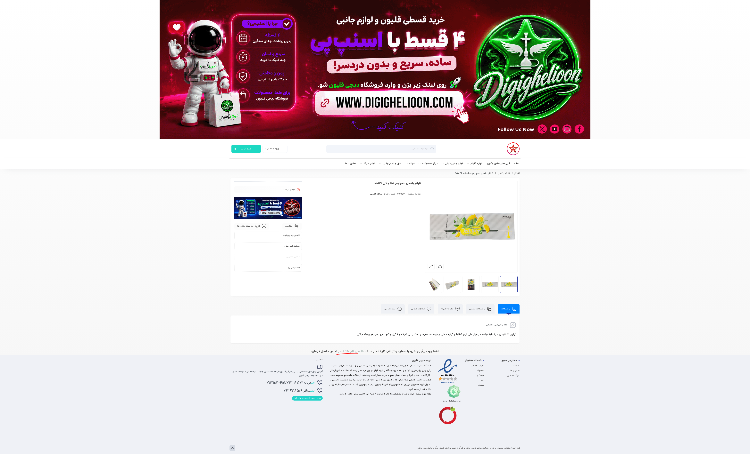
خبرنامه (516, 366)
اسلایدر (481, 385)
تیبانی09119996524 (299, 391)
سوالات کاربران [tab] (418, 309)
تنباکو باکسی (504, 173)
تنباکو (517, 173)
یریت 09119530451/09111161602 (290, 383)
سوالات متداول (513, 375)
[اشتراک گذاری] (440, 266)
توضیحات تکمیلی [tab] (477, 309)
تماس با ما (515, 370)
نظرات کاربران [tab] (447, 309)
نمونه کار (480, 375)
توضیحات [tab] (506, 309)
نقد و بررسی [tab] (390, 309)
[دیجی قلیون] (513, 148)
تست (482, 380)
